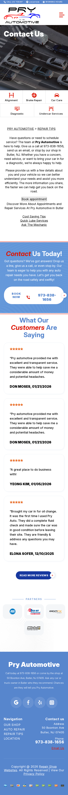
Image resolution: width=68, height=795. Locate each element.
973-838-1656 (53, 146)
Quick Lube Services (34, 220)
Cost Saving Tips (34, 216)
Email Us (57, 748)
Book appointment (34, 199)
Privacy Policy (34, 774)
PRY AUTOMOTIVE (20, 129)
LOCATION (12, 738)
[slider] (16, 349)
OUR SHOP (12, 725)
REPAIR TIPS (46, 129)
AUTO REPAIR (14, 729)
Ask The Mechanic (34, 225)
